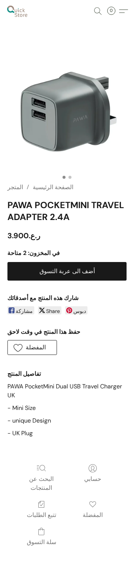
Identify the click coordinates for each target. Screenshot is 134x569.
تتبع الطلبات (41, 515)
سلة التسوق (41, 542)
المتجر (15, 187)
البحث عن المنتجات (41, 483)
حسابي (92, 479)
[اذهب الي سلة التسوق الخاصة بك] (113, 11)
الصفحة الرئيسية (53, 187)
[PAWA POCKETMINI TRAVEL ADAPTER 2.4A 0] (67, 111)
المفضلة (93, 515)
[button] (18, 11)
